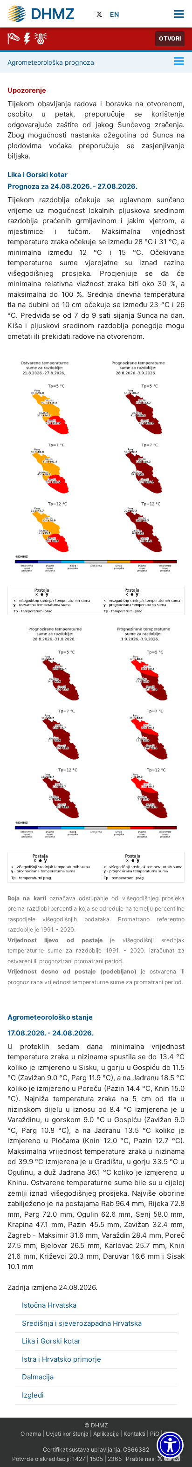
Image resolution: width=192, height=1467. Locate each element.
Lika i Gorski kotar (51, 1341)
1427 (78, 1458)
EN (114, 14)
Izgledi (33, 1395)
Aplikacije (106, 1433)
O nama (31, 1433)
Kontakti (134, 1433)
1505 (96, 1458)
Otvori (170, 38)
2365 (115, 1458)
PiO (154, 1433)
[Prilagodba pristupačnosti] (170, 1445)
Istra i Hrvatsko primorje (61, 1359)
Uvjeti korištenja (67, 1433)
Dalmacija (38, 1376)
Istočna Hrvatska (49, 1305)
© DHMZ (96, 1425)
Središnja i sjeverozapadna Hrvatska (82, 1323)
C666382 (136, 1449)
